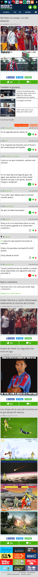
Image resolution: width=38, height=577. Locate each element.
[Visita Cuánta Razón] (19, 550)
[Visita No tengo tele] (31, 568)
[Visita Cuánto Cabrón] (19, 562)
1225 (6, 141)
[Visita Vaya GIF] (6, 568)
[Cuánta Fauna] (32, 2)
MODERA (28, 12)
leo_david (5, 24)
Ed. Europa (22, 572)
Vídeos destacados (13, 574)
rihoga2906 (6, 355)
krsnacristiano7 (7, 306)
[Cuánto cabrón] (17, 2)
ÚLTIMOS (6, 12)
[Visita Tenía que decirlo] (6, 562)
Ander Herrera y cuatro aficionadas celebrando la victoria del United (18, 302)
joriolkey (7, 219)
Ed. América (31, 572)
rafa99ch (7, 237)
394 (11, 343)
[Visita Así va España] (6, 556)
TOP (15, 12)
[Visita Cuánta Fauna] (19, 556)
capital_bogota (9, 206)
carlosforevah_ (9, 264)
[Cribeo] (24, 2)
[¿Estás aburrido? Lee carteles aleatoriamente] (20, 12)
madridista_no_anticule (12, 156)
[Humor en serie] (28, 2)
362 (11, 82)
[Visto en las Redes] (9, 2)
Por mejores (33, 125)
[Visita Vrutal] (31, 562)
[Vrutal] (20, 2)
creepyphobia (9, 128)
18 (30, 543)
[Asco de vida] (2, 2)
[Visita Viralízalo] (6, 550)
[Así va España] (13, 2)
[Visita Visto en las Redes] (31, 556)
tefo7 (4, 416)
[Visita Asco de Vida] (31, 550)
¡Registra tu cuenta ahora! (10, 293)
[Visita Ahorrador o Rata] (19, 568)
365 (11, 543)
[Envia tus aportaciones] (36, 12)
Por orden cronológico (21, 125)
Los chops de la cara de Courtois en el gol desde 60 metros (19, 411)
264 (11, 404)
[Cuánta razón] (5, 2)
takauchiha (8, 191)
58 (30, 343)
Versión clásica (26, 574)
